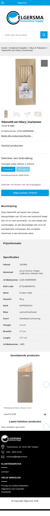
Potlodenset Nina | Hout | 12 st (17, 408)
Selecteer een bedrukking (17, 158)
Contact (5, 471)
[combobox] (21, 34)
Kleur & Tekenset (37, 48)
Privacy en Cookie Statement (14, 485)
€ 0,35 (10, 414)
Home (4, 48)
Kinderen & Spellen (18, 48)
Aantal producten (12, 145)
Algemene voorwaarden (12, 488)
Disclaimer (6, 492)
